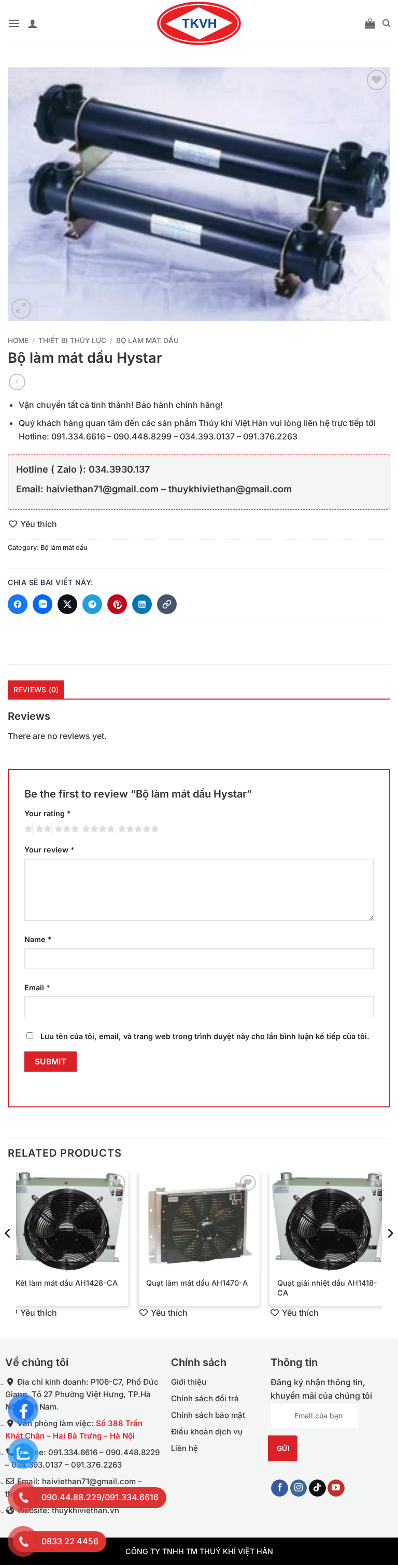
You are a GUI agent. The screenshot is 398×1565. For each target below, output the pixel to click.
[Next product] (17, 382)
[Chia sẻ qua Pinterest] (117, 604)
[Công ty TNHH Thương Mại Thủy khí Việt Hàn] (199, 23)
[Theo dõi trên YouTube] (336, 1488)
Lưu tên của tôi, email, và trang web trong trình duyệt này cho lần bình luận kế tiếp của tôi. (204, 1036)
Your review (49, 849)
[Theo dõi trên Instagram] (298, 1488)
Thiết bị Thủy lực (72, 340)
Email (37, 987)
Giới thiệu (188, 1382)
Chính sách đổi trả (205, 1398)
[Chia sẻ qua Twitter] (67, 604)
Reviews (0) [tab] (36, 689)
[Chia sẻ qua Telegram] (92, 604)
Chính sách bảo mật (208, 1415)
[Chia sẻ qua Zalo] (42, 604)
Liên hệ (184, 1448)
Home (18, 340)
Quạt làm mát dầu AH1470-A (197, 1282)
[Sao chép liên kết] (167, 604)
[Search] (386, 23)
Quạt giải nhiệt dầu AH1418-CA (327, 1287)
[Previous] (8, 1254)
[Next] (389, 1254)
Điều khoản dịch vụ (207, 1431)
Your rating (47, 813)
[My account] (32, 23)
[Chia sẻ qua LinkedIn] (142, 604)
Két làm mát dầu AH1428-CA (67, 1282)
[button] (14, 23)
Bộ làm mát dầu (147, 340)
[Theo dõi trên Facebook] (279, 1488)
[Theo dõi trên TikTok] (317, 1488)
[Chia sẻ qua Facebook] (17, 604)
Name (38, 939)
